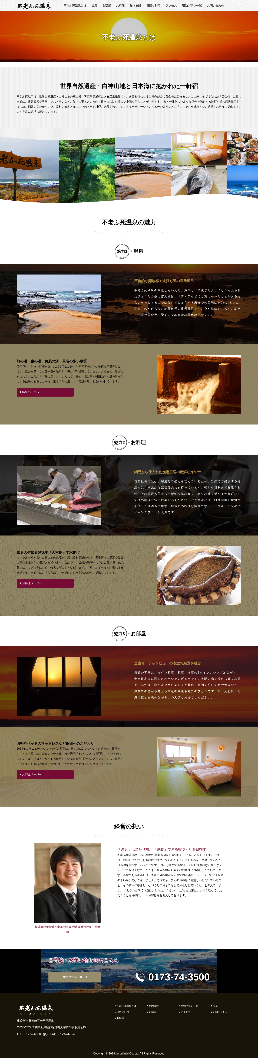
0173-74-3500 (179, 976)
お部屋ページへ (32, 774)
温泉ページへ (30, 391)
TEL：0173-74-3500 (29, 1034)
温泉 (94, 5)
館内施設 (135, 5)
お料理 (120, 5)
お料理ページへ (32, 583)
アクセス (171, 5)
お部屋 (106, 5)
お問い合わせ (215, 5)
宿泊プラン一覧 (192, 5)
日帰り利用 (153, 5)
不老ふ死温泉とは (75, 5)
